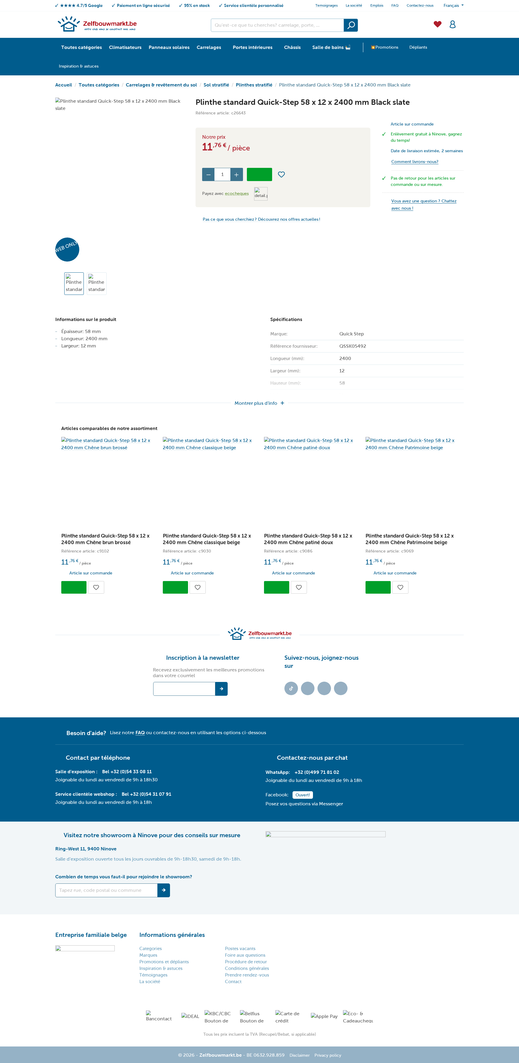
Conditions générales (247, 968)
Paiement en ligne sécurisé (143, 5)
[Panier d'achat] (462, 21)
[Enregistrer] (163, 890)
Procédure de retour (246, 961)
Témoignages (153, 975)
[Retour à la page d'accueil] (96, 24)
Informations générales (172, 934)
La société (354, 5)
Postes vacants (240, 948)
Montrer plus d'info (256, 403)
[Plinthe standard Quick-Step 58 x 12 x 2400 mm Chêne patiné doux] (310, 444)
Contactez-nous (420, 5)
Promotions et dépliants (164, 961)
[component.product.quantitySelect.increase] (236, 174)
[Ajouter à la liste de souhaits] (281, 174)
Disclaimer (300, 1055)
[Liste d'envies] (437, 24)
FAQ (395, 5)
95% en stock (197, 5)
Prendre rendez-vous (247, 975)
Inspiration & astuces (161, 968)
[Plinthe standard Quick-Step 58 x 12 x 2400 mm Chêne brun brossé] (107, 444)
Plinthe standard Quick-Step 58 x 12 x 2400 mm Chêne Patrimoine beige (410, 539)
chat (341, 757)
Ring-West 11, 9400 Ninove (86, 848)
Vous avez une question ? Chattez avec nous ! (424, 204)
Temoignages (326, 5)
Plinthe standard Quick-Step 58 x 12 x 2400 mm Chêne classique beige (207, 539)
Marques (148, 955)
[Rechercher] (351, 25)
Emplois (376, 5)
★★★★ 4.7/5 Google (81, 5)
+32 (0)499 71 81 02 (317, 772)
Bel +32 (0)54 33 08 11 (127, 771)
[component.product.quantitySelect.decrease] (208, 174)
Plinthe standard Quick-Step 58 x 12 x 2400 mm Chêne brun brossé (105, 539)
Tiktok (291, 688)
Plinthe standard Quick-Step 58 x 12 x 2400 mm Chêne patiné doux (308, 539)
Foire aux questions (245, 955)
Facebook (307, 688)
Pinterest (341, 688)
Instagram (324, 688)
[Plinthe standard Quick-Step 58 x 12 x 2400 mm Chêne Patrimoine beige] (412, 444)
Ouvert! (303, 795)
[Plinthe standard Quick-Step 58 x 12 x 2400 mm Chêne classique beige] (209, 444)
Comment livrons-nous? (415, 161)
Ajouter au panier (259, 174)
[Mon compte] (452, 24)
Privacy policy (327, 1055)
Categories (150, 948)
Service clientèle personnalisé (254, 5)
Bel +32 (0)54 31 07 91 (146, 794)
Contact (233, 981)
